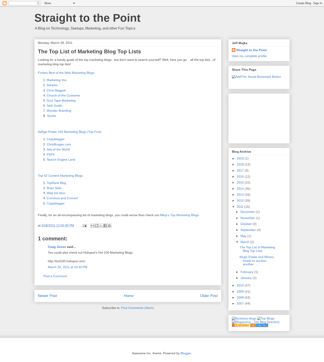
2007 (241, 303)
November (248, 218)
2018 (241, 164)
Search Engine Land (61, 159)
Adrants (52, 85)
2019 (241, 158)
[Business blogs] (244, 318)
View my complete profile (249, 56)
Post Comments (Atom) (137, 308)
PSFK (51, 154)
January (246, 278)
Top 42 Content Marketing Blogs (60, 175)
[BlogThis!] (97, 225)
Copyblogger (56, 139)
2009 (241, 291)
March (245, 242)
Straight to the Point (87, 18)
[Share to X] (101, 225)
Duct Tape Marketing (61, 100)
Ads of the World (58, 149)
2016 (241, 176)
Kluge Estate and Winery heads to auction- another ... (257, 260)
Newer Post (47, 296)
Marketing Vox (57, 80)
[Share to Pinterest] (109, 225)
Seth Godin (54, 105)
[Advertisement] (254, 117)
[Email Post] (84, 225)
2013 (241, 194)
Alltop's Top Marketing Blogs (179, 215)
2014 (241, 188)
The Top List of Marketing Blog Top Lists (257, 249)
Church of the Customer (63, 95)
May (243, 236)
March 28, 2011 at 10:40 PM (67, 267)
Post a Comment (55, 276)
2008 (241, 297)
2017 (241, 170)
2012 (241, 200)
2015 (241, 182)
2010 (241, 285)
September (248, 230)
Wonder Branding (59, 110)
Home (129, 296)
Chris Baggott (56, 90)
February (247, 272)
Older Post (209, 296)
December (248, 211)
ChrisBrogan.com (59, 144)
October (246, 224)
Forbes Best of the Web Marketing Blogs (66, 72)
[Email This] (92, 225)
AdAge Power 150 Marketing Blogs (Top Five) (69, 132)
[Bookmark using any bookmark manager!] (256, 76)
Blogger (186, 353)
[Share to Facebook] (105, 225)
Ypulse (51, 115)
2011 (240, 206)
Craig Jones (57, 247)
